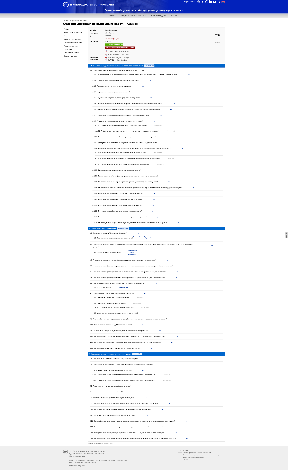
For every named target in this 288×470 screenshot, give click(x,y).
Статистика (68, 49)
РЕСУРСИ (175, 15)
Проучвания (74, 20)
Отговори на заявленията (73, 42)
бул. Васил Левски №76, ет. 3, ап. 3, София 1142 (89, 451)
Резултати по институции (73, 36)
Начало (65, 20)
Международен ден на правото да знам (197, 452)
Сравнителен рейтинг (71, 53)
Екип (71, 462)
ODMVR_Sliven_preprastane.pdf (118, 51)
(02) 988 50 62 (77, 454)
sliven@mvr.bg (109, 33)
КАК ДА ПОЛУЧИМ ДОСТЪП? (133, 15)
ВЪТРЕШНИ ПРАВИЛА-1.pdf (117, 60)
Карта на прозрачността (72, 39)
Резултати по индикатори (73, 32)
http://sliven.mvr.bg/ (111, 30)
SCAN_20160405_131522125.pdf (118, 54)
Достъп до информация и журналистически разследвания (203, 455)
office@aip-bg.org (79, 456)
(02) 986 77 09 (99, 454)
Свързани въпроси (70, 56)
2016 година (83, 20)
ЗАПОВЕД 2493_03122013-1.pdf (118, 58)
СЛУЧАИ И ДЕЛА (158, 15)
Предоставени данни (71, 46)
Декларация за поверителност (85, 462)
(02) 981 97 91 (88, 454)
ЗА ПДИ (112, 15)
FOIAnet (185, 459)
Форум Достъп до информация (193, 457)
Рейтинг (67, 29)
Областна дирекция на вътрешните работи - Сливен (100, 23)
